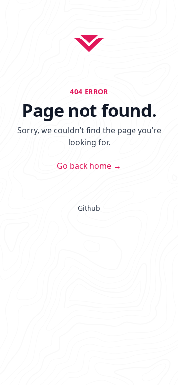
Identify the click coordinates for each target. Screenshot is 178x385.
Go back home (89, 165)
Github (89, 208)
